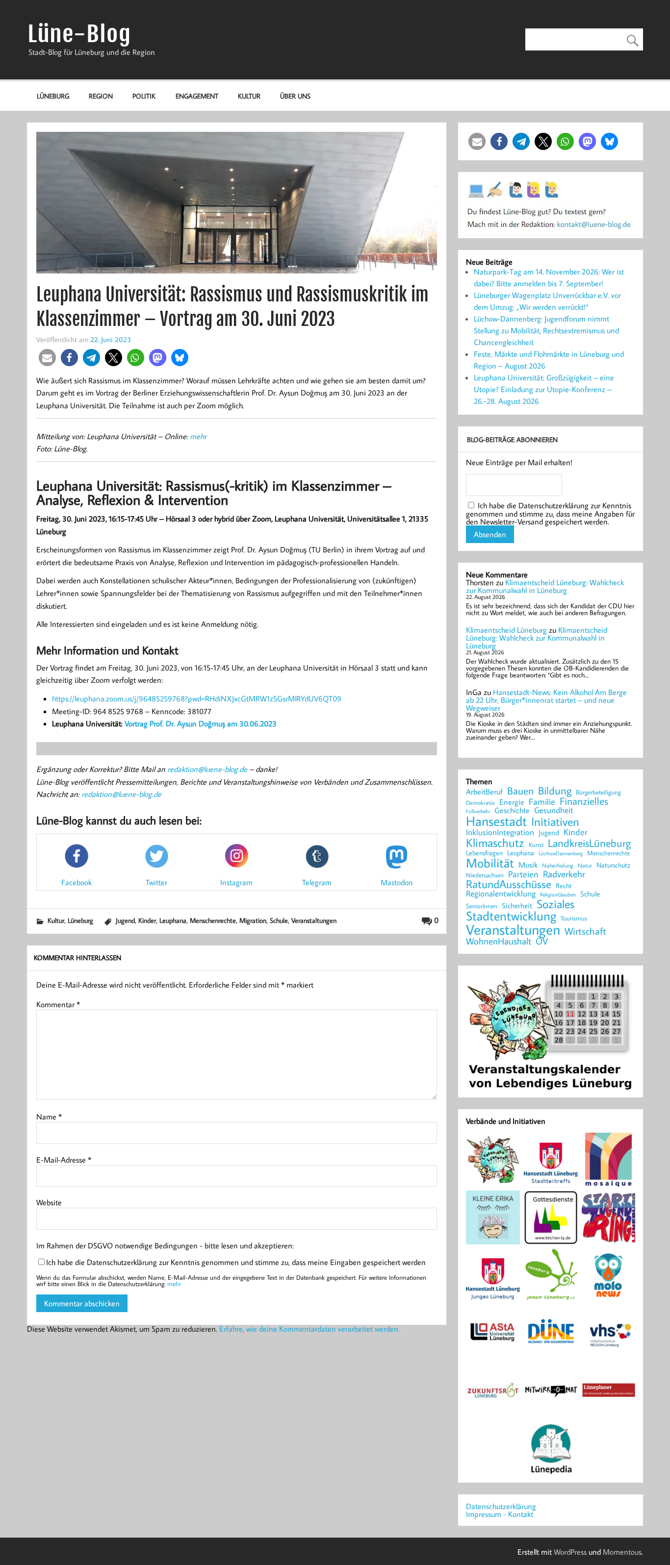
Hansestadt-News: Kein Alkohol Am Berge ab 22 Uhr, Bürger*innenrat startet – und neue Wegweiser (546, 700)
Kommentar (58, 1004)
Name (49, 1116)
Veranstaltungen (313, 920)
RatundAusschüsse (508, 884)
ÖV (542, 941)
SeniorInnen (481, 906)
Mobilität (490, 863)
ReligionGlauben (558, 894)
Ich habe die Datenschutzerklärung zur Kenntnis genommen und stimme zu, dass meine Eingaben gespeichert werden (236, 1262)
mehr (198, 436)
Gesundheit (553, 810)
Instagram (236, 882)
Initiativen (555, 821)
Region (101, 95)
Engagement (197, 95)
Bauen (520, 791)
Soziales (555, 904)
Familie (542, 801)
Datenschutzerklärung (501, 1506)
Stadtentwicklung (511, 916)
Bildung (554, 790)
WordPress (570, 1552)
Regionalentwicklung (501, 894)
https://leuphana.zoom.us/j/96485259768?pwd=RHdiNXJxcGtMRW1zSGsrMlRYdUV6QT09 (196, 698)
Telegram (317, 882)
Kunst (536, 845)
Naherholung (557, 865)
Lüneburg (53, 95)
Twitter (156, 882)
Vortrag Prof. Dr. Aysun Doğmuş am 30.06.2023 (201, 723)
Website (49, 1202)
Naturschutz (613, 865)
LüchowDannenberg (561, 853)
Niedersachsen (485, 875)
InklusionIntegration (500, 832)
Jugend (125, 920)
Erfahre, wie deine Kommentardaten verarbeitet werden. (309, 1329)
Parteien (523, 873)
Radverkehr (564, 873)
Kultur (249, 95)
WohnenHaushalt (498, 941)
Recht (564, 886)
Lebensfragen (484, 853)
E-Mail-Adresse (63, 1160)
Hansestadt (496, 821)
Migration (252, 920)
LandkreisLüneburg (589, 843)
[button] (47, 357)
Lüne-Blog (79, 34)
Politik (143, 95)
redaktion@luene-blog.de (207, 769)
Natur (585, 866)
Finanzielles (584, 801)
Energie (511, 802)
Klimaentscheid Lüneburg (506, 630)
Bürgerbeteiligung (598, 792)
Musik (528, 865)
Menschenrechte (213, 920)
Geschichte (512, 810)
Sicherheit (517, 905)
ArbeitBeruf (484, 792)
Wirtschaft (585, 931)
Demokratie (480, 803)
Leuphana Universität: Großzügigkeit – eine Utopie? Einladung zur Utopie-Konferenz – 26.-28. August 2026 (544, 389)
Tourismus (574, 918)
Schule (279, 920)
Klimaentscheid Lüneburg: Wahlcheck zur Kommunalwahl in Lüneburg (545, 586)
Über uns (295, 95)
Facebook (76, 882)
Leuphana (172, 920)
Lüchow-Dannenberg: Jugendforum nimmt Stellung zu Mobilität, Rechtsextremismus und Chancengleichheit (546, 330)
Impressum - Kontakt (499, 1514)
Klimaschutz (495, 842)
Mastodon (397, 882)
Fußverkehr (478, 811)
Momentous (622, 1552)
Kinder (147, 920)
